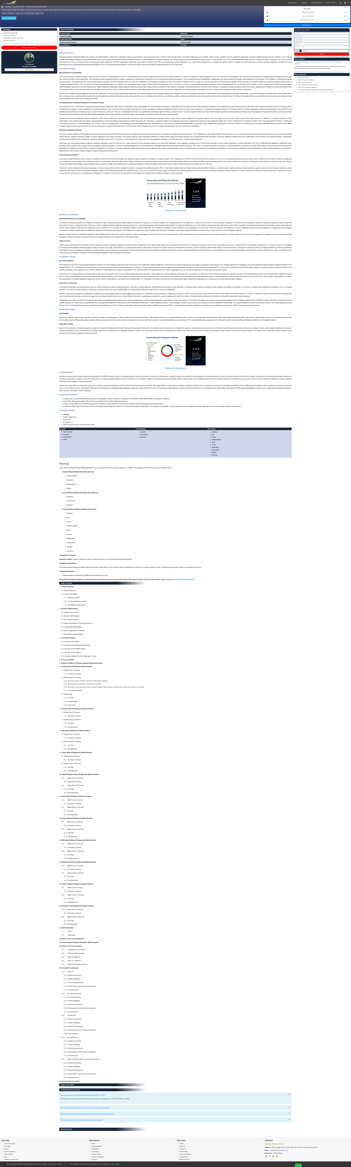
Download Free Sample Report (175, 210)
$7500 (346, 20)
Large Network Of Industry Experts (308, 85)
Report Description (11, 33)
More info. (123, 1164)
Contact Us (182, 1149)
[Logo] (8, 2)
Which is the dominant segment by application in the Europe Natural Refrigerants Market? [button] (87, 1114)
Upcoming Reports (9, 1151)
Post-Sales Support (303, 77)
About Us (182, 1146)
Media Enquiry (307, 25)
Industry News (96, 1154)
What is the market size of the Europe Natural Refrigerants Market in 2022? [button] (83, 1095)
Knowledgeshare (96, 1146)
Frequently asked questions (14, 38)
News (93, 1143)
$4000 (346, 12)
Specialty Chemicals (18, 6)
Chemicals (8, 6)
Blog (5, 1157)
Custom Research (9, 1143)
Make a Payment (184, 1159)
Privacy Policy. (66, 1164)
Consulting (304, 2)
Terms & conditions (185, 1154)
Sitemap (94, 1159)
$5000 (346, 16)
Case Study (95, 1151)
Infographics (95, 1149)
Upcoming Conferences (11, 1159)
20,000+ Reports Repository (306, 80)
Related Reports (9, 40)
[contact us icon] (340, 3)
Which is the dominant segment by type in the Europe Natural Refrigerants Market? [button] (85, 1108)
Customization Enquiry (8, 18)
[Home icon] (344, 3)
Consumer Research (316, 2)
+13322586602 (278, 1153)
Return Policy (183, 1151)
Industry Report (292, 2)
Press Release (8, 1154)
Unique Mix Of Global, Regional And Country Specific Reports (315, 89)
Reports (6, 1149)
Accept (298, 1165)
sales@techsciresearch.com (279, 1150)
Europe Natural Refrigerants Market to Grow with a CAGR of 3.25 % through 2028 (318, 62)
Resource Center (330, 2)
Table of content (10, 35)
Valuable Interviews (97, 1157)
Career (181, 1143)
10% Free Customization (305, 82)
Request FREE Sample (29, 47)
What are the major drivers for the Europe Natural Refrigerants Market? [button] (82, 1120)
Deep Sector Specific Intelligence (307, 87)
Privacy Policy (183, 1157)
